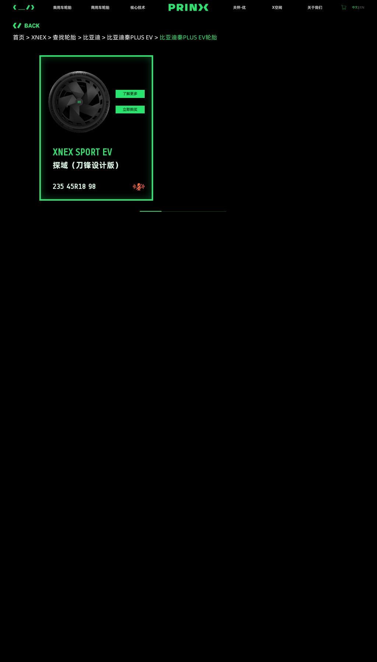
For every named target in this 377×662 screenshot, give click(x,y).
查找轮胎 (64, 37)
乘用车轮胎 (62, 7)
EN (362, 7)
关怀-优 (239, 7)
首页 (19, 37)
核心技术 (137, 7)
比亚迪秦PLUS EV (130, 37)
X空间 (277, 7)
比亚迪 (92, 37)
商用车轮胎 (100, 7)
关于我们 (314, 7)
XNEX (38, 37)
